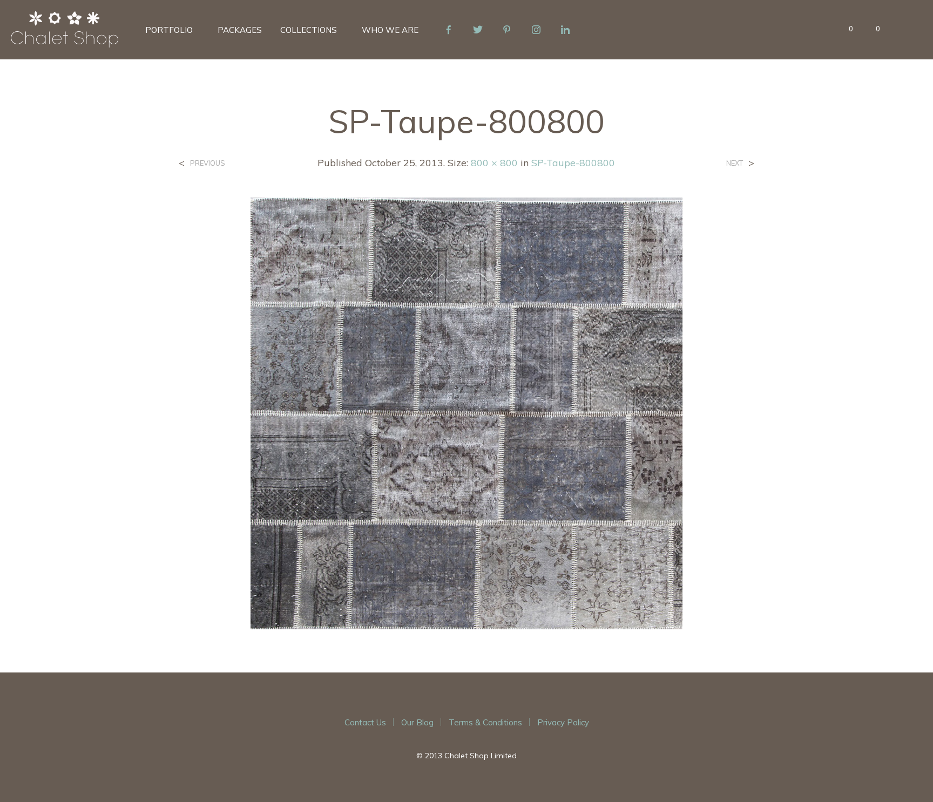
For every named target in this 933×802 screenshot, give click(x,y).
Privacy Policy (563, 722)
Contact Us (365, 722)
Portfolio (169, 30)
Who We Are (390, 30)
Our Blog (417, 722)
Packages (240, 30)
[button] (844, 29)
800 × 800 (494, 163)
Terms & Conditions (485, 722)
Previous (207, 163)
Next (734, 163)
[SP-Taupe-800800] (466, 412)
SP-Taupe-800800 (573, 163)
